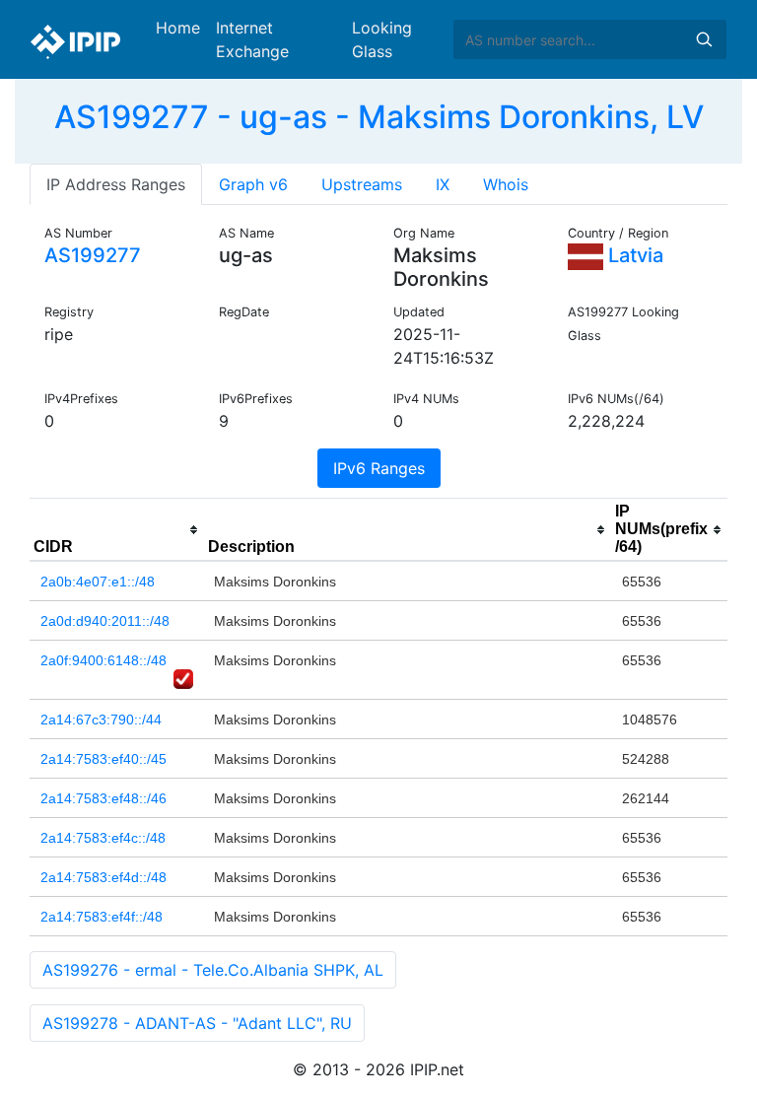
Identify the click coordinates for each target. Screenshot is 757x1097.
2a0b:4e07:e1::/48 (97, 581)
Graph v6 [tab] (253, 184)
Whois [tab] (505, 184)
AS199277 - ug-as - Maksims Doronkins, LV (379, 117)
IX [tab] (442, 184)
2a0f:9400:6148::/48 (103, 660)
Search (704, 39)
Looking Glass (382, 39)
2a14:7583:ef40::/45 (103, 759)
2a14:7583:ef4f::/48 (101, 917)
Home (178, 27)
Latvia (633, 255)
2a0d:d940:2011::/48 (105, 621)
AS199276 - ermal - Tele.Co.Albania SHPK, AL (212, 970)
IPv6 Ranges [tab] (379, 468)
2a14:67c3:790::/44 (101, 719)
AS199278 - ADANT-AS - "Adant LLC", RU (197, 1023)
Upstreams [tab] (361, 184)
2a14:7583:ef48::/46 (103, 798)
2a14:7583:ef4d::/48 (103, 877)
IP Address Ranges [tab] (115, 184)
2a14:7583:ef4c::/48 (103, 838)
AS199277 (92, 255)
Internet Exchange (252, 39)
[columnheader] (117, 530)
